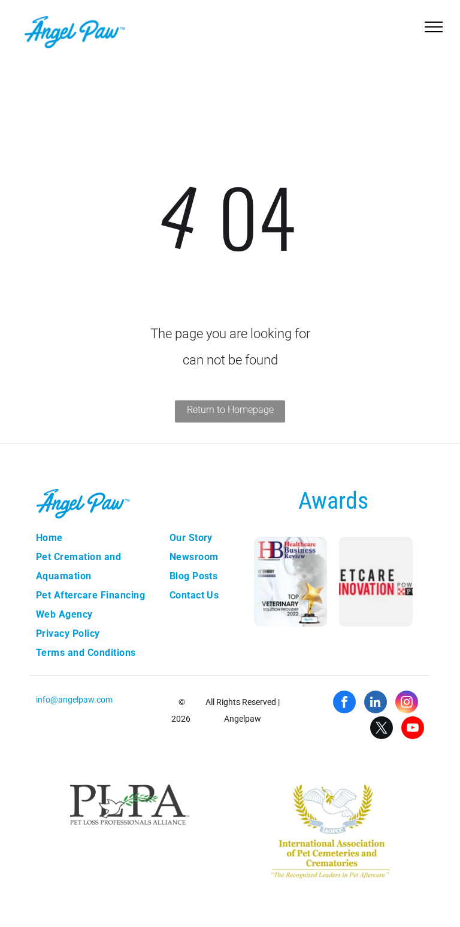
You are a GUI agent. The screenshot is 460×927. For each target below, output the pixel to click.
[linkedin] (375, 703)
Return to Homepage (230, 409)
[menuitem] (97, 538)
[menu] (433, 26)
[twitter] (381, 729)
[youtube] (412, 729)
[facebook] (344, 703)
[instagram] (406, 703)
